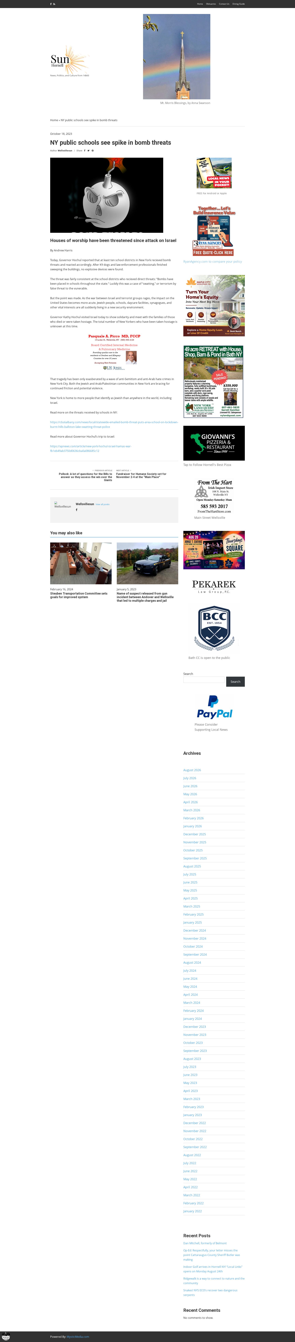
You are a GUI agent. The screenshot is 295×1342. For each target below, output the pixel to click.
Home (200, 3)
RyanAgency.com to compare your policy (212, 261)
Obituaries (211, 3)
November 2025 (194, 842)
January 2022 (192, 1211)
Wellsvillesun (65, 150)
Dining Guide (239, 3)
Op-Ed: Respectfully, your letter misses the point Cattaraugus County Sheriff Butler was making (211, 1254)
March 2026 (191, 810)
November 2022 (194, 1131)
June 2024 (190, 978)
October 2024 (193, 946)
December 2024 (194, 930)
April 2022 (190, 1187)
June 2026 (190, 786)
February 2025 (193, 914)
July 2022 (189, 1163)
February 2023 (193, 1107)
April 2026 (190, 802)
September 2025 (195, 858)
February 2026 (193, 818)
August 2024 (192, 962)
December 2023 (194, 1027)
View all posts (102, 504)
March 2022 (191, 1195)
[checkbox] (6, 1336)
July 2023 (189, 1067)
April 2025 (190, 898)
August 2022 (192, 1155)
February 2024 (193, 1011)
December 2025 (194, 834)
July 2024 (189, 970)
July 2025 (189, 874)
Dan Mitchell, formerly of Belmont (205, 1243)
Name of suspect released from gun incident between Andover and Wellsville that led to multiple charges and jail (145, 597)
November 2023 (194, 1035)
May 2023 (190, 1083)
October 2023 (193, 1043)
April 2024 (190, 995)
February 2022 (193, 1203)
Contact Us (224, 3)
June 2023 (190, 1075)
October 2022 (193, 1139)
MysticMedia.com (78, 1337)
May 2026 (190, 794)
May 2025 (190, 890)
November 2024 (194, 938)
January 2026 (192, 826)
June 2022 (190, 1171)
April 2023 (190, 1091)
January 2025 (192, 922)
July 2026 (189, 778)
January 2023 (192, 1115)
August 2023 (192, 1059)
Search (188, 674)
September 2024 (195, 954)
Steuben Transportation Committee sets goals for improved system (78, 595)
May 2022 (190, 1179)
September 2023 (195, 1051)
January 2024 (192, 1019)
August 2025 (192, 866)
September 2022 (195, 1147)
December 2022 (194, 1123)
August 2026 (192, 770)
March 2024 (191, 1003)
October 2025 (193, 850)
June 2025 (190, 882)
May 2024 (190, 986)
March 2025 (191, 906)
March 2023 (191, 1099)
